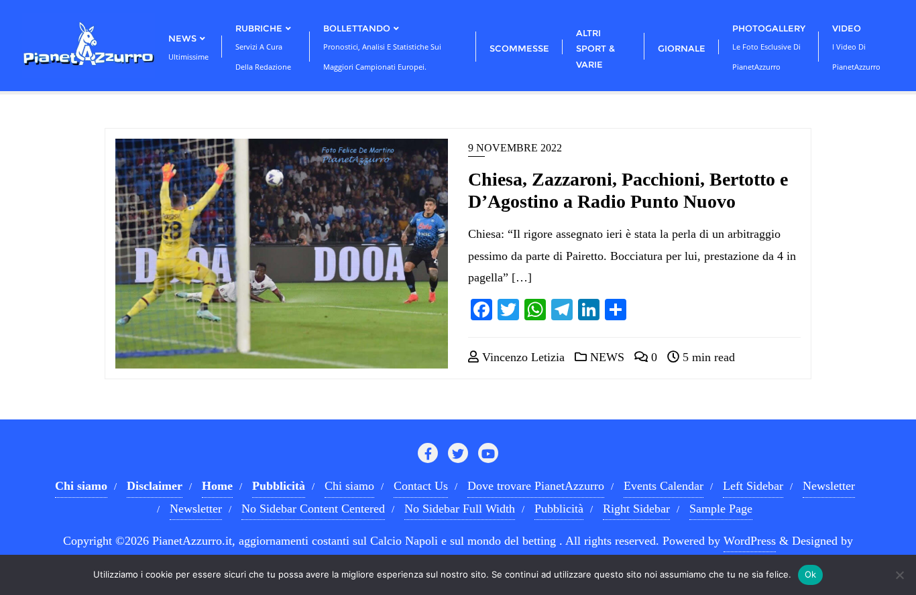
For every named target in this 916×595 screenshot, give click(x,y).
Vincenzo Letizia (522, 357)
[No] (899, 575)
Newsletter (829, 485)
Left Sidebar (753, 485)
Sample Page (720, 508)
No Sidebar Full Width (459, 508)
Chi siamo (349, 485)
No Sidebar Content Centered (313, 508)
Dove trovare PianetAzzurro (535, 485)
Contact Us (421, 485)
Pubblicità (558, 508)
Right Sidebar (636, 508)
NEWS (605, 357)
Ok (811, 574)
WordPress (750, 540)
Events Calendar (663, 485)
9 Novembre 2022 (515, 147)
